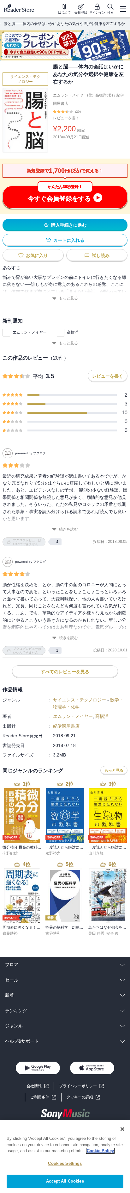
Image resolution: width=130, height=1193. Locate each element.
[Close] (122, 1129)
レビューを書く (66, 118)
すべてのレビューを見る (65, 671)
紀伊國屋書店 (66, 726)
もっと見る (68, 298)
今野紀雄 (10, 853)
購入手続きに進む (68, 225)
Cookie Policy (100, 1150)
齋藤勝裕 (10, 933)
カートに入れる (68, 240)
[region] (65, 1156)
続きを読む (68, 529)
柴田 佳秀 (96, 933)
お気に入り (37, 255)
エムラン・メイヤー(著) (73, 95)
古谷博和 (53, 933)
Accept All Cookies (65, 1181)
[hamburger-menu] (122, 9)
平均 (38, 376)
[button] (83, 1097)
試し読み (100, 255)
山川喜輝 (95, 853)
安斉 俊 (112, 933)
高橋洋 (72, 332)
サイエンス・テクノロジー (25, 79)
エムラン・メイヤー (30, 332)
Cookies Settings (65, 1163)
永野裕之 (53, 853)
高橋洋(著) (104, 95)
